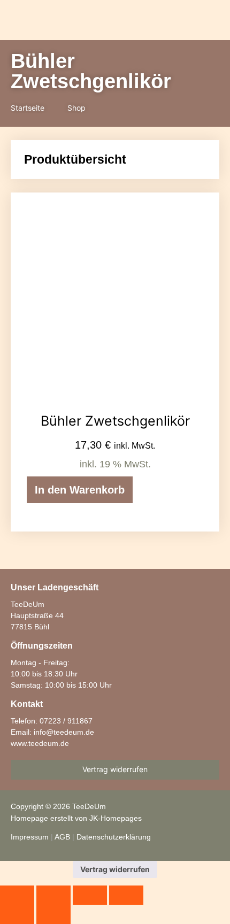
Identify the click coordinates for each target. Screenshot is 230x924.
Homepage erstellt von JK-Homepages (76, 818)
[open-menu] (123, 21)
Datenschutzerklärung (113, 837)
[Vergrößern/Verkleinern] (17, 895)
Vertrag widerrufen (115, 869)
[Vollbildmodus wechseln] (53, 895)
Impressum (30, 837)
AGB (62, 837)
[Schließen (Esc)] (126, 895)
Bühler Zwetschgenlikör (115, 421)
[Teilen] (90, 895)
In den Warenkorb (80, 490)
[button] (157, 21)
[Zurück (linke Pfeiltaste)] (17, 914)
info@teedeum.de (64, 732)
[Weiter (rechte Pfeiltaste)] (53, 914)
